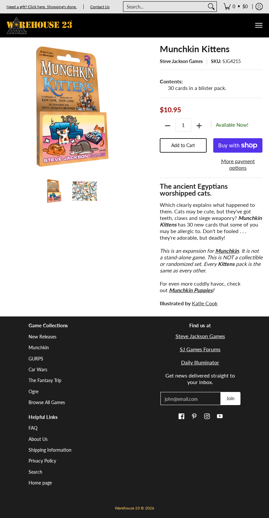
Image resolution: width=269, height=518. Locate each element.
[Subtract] (168, 125)
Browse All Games (47, 402)
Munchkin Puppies (191, 290)
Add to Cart (183, 145)
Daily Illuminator (200, 362)
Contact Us (100, 6)
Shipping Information (50, 450)
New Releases (42, 336)
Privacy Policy (42, 461)
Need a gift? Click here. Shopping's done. (42, 6)
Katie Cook (204, 303)
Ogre (33, 391)
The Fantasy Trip (45, 380)
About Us (38, 439)
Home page (40, 483)
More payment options (238, 164)
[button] (181, 416)
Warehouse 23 (127, 508)
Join (230, 398)
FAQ (33, 428)
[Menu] (258, 25)
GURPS (36, 358)
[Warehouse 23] (39, 25)
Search (35, 472)
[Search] (211, 6)
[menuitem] (235, 6)
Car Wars (38, 369)
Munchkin (39, 347)
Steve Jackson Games (181, 61)
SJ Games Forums (200, 349)
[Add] (199, 125)
